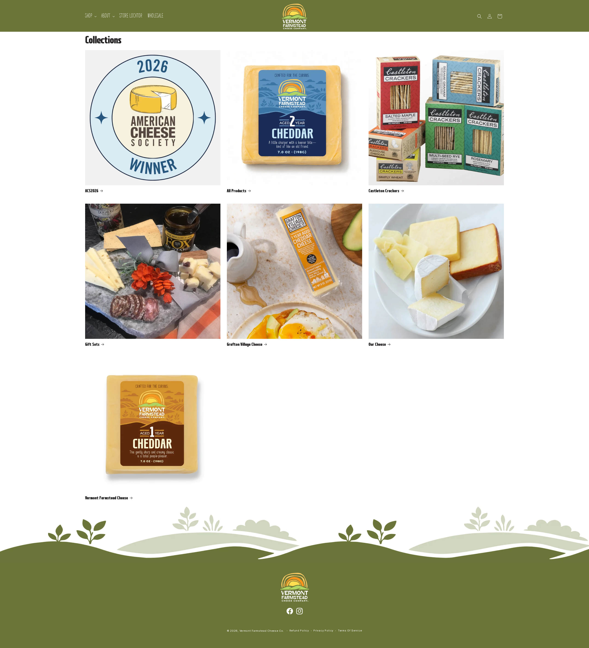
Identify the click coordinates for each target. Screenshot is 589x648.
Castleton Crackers (384, 191)
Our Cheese (377, 345)
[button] (90, 16)
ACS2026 (91, 191)
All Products (236, 191)
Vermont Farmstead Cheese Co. (262, 630)
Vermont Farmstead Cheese (106, 498)
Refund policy (299, 630)
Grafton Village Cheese (244, 345)
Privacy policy (323, 630)
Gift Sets (92, 345)
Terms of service (350, 630)
